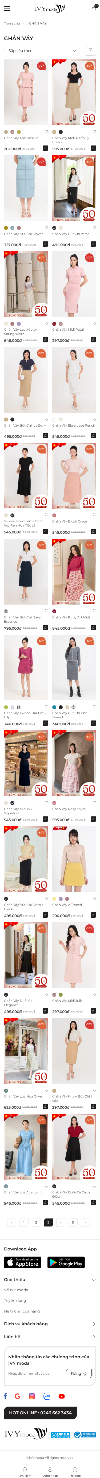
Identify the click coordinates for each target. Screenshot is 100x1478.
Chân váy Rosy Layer (69, 809)
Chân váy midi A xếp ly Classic (70, 140)
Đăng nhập (50, 1475)
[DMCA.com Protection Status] (60, 1435)
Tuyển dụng (15, 1300)
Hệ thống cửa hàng (22, 1311)
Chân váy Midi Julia (67, 1001)
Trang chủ (12, 23)
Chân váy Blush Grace (69, 521)
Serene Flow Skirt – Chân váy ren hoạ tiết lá (23, 523)
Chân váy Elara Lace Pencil (73, 425)
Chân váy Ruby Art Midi (71, 617)
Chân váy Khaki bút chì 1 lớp (72, 1098)
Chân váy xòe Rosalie (21, 138)
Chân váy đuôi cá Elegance (18, 1003)
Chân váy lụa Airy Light (23, 1192)
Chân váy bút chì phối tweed (70, 715)
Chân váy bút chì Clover (23, 234)
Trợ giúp (75, 1475)
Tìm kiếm (24, 1475)
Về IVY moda (16, 1289)
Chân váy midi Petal (68, 329)
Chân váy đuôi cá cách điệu (71, 1194)
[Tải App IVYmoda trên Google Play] (66, 1262)
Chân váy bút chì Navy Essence (22, 619)
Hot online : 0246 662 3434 (40, 1412)
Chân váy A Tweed (67, 905)
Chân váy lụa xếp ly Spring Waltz (20, 331)
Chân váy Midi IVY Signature (18, 811)
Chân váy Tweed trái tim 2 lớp (25, 715)
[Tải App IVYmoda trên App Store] (22, 1262)
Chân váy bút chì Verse (70, 234)
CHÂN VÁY (38, 23)
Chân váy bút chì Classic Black (23, 907)
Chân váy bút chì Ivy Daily (25, 425)
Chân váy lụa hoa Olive (23, 1096)
